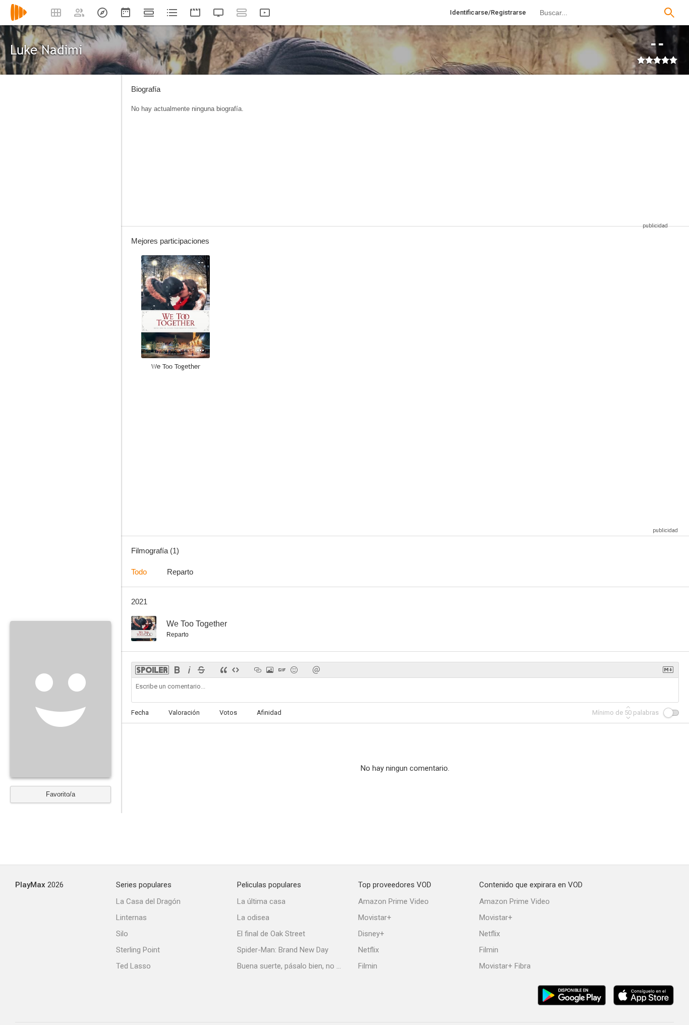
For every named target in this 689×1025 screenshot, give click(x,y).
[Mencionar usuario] (316, 670)
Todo (139, 571)
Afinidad (269, 712)
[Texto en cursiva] (189, 670)
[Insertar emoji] (294, 670)
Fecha (140, 712)
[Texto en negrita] (177, 670)
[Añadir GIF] (282, 670)
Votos (228, 712)
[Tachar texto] (201, 670)
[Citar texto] (223, 670)
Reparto (180, 571)
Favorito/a (60, 794)
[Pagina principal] (18, 19)
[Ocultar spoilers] (152, 670)
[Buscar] (669, 12)
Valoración (184, 712)
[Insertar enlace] (258, 670)
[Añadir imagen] (270, 670)
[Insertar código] (235, 670)
